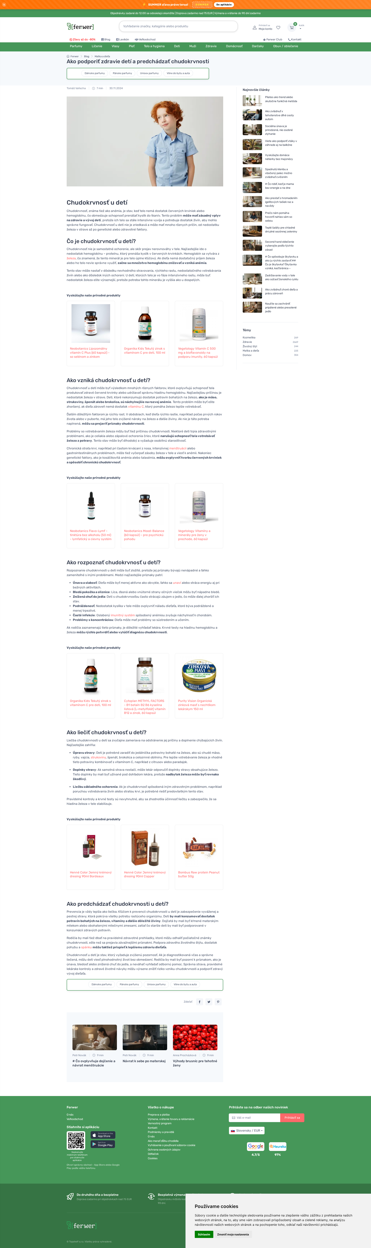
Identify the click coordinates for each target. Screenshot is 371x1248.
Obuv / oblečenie (285, 46)
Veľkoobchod (147, 39)
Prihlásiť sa (292, 1117)
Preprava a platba (159, 1114)
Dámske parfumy (95, 73)
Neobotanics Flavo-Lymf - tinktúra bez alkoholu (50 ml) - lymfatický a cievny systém (90, 535)
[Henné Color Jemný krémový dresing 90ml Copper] (145, 845)
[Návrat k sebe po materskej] (145, 1037)
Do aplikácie (223, 4)
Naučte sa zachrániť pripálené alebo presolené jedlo (281, 307)
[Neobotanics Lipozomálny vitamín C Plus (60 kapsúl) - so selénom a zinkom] (91, 321)
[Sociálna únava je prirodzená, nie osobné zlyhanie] (252, 130)
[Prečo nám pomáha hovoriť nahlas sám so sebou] (252, 217)
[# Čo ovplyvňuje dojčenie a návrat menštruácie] (94, 1037)
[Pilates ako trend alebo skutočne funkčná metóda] (252, 100)
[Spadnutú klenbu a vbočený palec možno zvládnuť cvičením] (252, 173)
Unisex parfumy (149, 73)
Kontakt (296, 39)
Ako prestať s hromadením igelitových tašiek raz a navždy (281, 201)
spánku (86, 947)
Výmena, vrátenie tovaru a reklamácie (171, 1119)
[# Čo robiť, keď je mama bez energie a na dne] (252, 187)
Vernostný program (159, 1123)
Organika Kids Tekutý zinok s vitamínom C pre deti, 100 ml (144, 350)
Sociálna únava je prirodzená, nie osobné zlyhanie (279, 130)
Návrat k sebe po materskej (144, 1061)
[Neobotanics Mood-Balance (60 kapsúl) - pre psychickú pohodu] (145, 504)
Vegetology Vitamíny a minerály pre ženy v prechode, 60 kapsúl (194, 535)
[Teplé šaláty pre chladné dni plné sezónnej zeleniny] (252, 231)
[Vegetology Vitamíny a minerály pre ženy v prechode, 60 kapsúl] (199, 504)
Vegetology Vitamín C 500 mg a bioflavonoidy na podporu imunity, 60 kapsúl (198, 353)
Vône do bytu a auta (178, 73)
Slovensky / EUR (248, 1130)
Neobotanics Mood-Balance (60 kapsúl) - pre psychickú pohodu (144, 535)
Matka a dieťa (102, 56)
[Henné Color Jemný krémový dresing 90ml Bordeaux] (91, 845)
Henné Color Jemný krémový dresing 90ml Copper (145, 874)
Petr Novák (79, 1055)
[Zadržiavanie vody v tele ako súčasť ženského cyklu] (252, 278)
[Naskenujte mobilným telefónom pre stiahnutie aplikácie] (77, 1140)
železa (71, 258)
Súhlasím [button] (204, 1234)
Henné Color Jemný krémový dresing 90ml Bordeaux (91, 874)
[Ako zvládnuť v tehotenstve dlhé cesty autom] (252, 115)
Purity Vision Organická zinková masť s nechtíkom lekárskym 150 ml (196, 705)
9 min (100, 1055)
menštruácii (177, 448)
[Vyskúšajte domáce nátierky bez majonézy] (252, 158)
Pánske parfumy (122, 73)
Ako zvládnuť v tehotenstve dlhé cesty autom (279, 115)
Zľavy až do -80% (84, 39)
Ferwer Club (274, 39)
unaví (177, 583)
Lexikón (124, 39)
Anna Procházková (184, 1055)
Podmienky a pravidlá (161, 1132)
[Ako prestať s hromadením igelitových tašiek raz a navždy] (252, 202)
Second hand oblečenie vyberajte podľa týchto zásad (279, 245)
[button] (103, 1135)
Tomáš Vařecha (76, 88)
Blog (107, 39)
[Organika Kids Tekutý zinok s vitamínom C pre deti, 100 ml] (145, 321)
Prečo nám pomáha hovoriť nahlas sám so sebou (278, 216)
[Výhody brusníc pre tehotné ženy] (195, 1037)
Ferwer (75, 56)
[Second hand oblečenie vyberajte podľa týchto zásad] (252, 246)
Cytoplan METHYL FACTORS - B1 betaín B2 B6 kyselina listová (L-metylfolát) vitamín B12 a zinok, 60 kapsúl (145, 707)
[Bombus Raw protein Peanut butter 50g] (199, 845)
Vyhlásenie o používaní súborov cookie (171, 1145)
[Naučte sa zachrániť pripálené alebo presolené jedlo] (252, 307)
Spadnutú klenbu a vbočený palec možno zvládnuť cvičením (278, 172)
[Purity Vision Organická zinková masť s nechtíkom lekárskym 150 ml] (199, 673)
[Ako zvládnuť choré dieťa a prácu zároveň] (252, 292)
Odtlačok (153, 1154)
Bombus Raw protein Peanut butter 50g (199, 874)
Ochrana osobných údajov (164, 1149)
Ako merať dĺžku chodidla (163, 1141)
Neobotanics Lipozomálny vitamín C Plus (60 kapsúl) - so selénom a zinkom (90, 353)
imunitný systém (123, 615)
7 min (99, 88)
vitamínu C (136, 406)
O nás (70, 1114)
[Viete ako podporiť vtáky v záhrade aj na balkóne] (252, 144)
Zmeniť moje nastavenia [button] (233, 1234)
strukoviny (98, 757)
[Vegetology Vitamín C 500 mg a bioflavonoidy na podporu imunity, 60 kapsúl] (199, 321)
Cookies (152, 1158)
